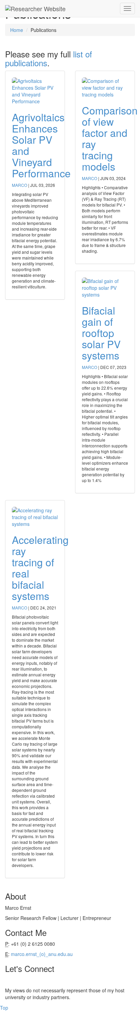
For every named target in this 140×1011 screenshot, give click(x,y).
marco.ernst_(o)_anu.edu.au (42, 954)
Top (4, 1007)
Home (16, 29)
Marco (20, 185)
